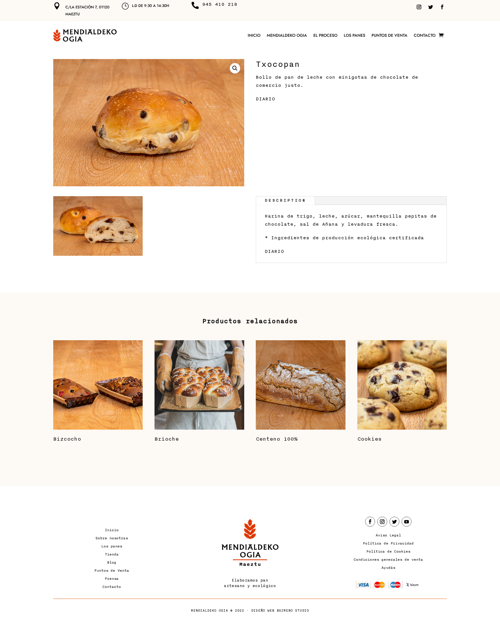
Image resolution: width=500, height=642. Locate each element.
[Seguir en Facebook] (442, 7)
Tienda (112, 554)
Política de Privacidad (388, 543)
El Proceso (325, 35)
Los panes (354, 35)
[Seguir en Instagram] (419, 7)
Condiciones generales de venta (388, 560)
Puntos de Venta (111, 571)
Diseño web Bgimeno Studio (280, 610)
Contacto (424, 35)
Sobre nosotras (111, 538)
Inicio (254, 35)
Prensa (112, 579)
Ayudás (388, 568)
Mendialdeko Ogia (287, 35)
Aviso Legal (388, 535)
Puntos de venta (389, 35)
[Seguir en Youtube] (406, 522)
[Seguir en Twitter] (430, 7)
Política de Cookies (388, 551)
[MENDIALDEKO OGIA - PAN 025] (98, 255)
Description (285, 200)
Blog (111, 562)
